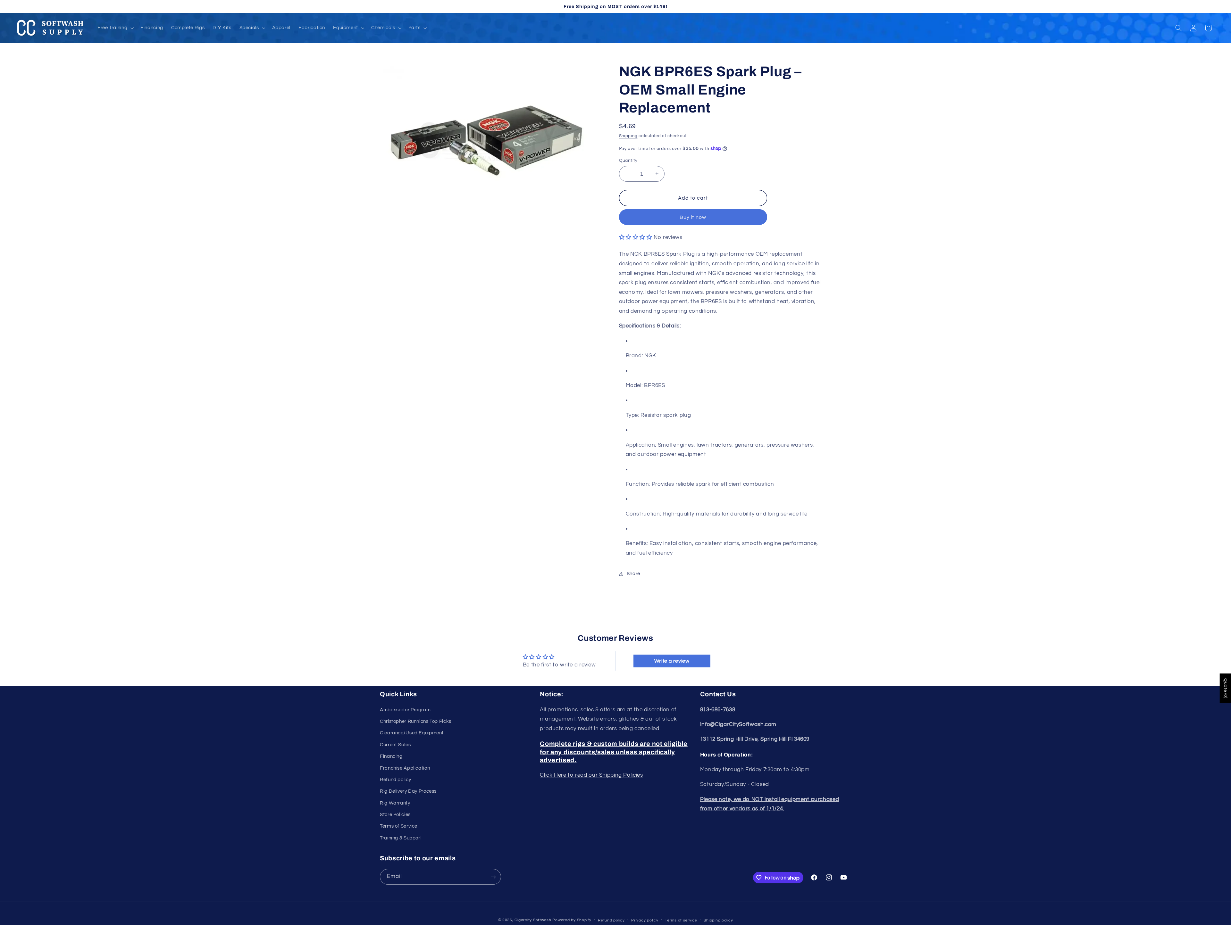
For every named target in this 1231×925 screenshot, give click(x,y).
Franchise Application (405, 768)
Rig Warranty (395, 803)
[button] (114, 28)
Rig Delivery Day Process (408, 791)
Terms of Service (398, 826)
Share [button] (633, 573)
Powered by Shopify (571, 920)
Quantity (628, 160)
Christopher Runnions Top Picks (415, 721)
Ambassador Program (405, 709)
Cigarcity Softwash (533, 920)
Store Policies (395, 814)
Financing (391, 756)
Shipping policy (718, 920)
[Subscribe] (493, 877)
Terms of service (681, 920)
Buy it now (693, 217)
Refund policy (395, 779)
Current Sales (395, 744)
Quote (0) (1225, 688)
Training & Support (401, 838)
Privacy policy (644, 920)
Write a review (672, 661)
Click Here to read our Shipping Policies (591, 775)
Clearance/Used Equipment (412, 733)
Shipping (628, 136)
